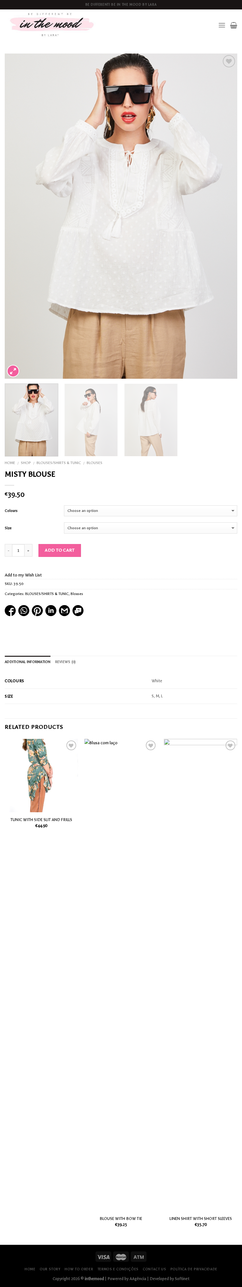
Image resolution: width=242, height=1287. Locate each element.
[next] (224, 216)
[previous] (17, 216)
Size (8, 528)
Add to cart (59, 550)
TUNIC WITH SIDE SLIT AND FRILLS (41, 819)
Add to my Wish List (23, 575)
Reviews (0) (65, 662)
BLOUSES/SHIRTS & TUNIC (59, 463)
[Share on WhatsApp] (23, 610)
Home (10, 463)
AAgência (138, 1278)
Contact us (154, 1269)
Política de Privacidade (193, 1269)
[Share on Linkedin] (50, 610)
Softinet (182, 1278)
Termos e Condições (118, 1269)
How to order (79, 1269)
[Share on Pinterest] (37, 610)
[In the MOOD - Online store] (52, 25)
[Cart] (233, 25)
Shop (26, 463)
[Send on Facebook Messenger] (78, 610)
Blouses (94, 463)
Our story (50, 1269)
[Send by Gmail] (64, 610)
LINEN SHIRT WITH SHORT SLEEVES (201, 1218)
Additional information (28, 662)
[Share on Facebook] (10, 610)
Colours (11, 510)
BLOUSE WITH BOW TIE (121, 1218)
